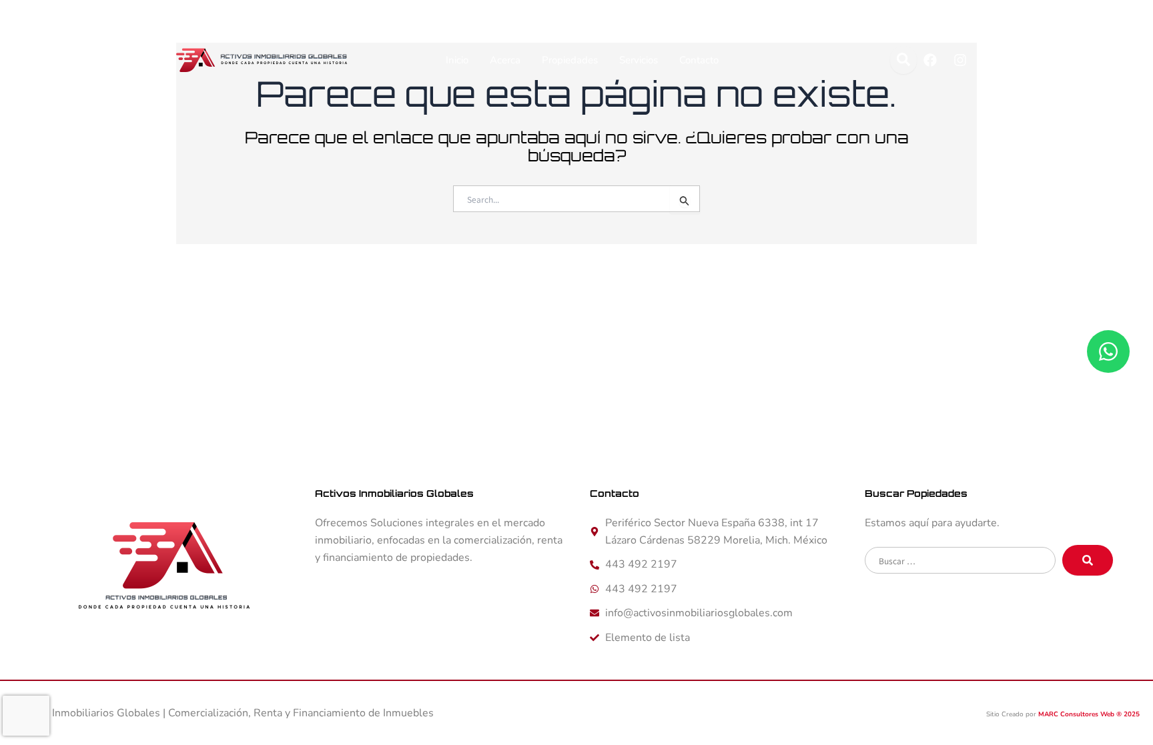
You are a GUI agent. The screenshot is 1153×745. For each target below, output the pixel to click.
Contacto (699, 60)
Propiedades (570, 60)
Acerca (505, 60)
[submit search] (1087, 560)
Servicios (638, 60)
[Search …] (903, 60)
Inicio (457, 60)
